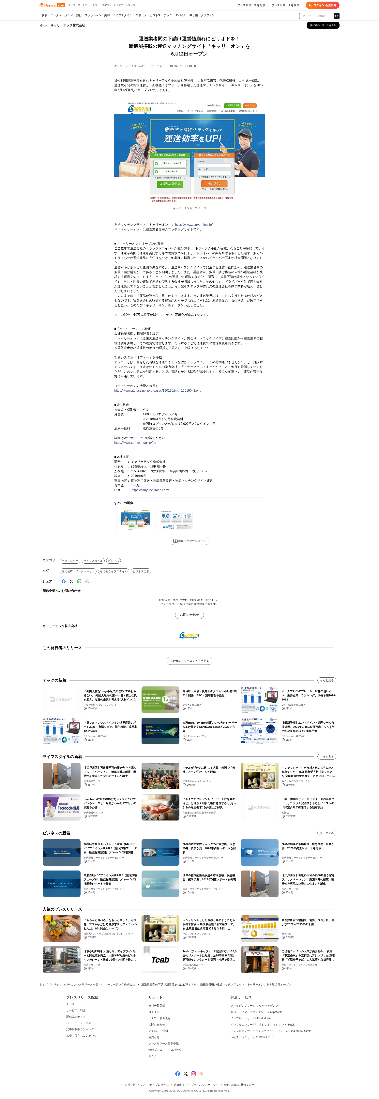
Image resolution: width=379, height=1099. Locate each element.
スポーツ (140, 15)
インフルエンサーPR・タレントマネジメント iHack (263, 1024)
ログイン (153, 1011)
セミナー (153, 1056)
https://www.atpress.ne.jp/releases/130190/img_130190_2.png (157, 390)
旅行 (79, 15)
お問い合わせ (189, 614)
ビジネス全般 (141, 571)
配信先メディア (76, 1016)
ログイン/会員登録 (324, 5)
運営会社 (130, 1084)
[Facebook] (64, 581)
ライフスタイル (122, 15)
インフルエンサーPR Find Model (251, 1018)
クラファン (208, 15)
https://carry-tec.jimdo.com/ (150, 490)
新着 (44, 15)
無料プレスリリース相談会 (165, 1049)
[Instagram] (193, 1073)
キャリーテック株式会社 (129, 66)
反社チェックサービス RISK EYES (252, 1037)
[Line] (79, 581)
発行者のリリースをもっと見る (189, 660)
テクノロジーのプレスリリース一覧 (76, 984)
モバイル (180, 15)
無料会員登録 (156, 1005)
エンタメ (56, 15)
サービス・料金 (76, 1010)
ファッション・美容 (97, 15)
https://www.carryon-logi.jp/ (194, 224)
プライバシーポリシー (205, 1084)
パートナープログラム (155, 1084)
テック (168, 15)
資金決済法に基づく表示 (239, 1084)
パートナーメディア (78, 1023)
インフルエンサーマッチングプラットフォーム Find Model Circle (271, 1030)
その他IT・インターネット (78, 571)
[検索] (337, 16)
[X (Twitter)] (71, 581)
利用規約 (179, 1084)
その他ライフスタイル (114, 571)
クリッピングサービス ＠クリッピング (254, 1005)
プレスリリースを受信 (285, 5)
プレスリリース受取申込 (163, 1043)
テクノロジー (70, 560)
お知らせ (153, 1037)
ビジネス (155, 15)
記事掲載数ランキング (80, 1029)
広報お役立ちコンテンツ (81, 1035)
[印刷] (87, 581)
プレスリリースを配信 (251, 5)
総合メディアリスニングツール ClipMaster (257, 1011)
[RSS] (201, 1073)
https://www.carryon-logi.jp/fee (135, 442)
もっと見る (327, 680)
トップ (43, 984)
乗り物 (194, 15)
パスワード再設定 (159, 1018)
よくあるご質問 (158, 1030)
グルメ (69, 15)
